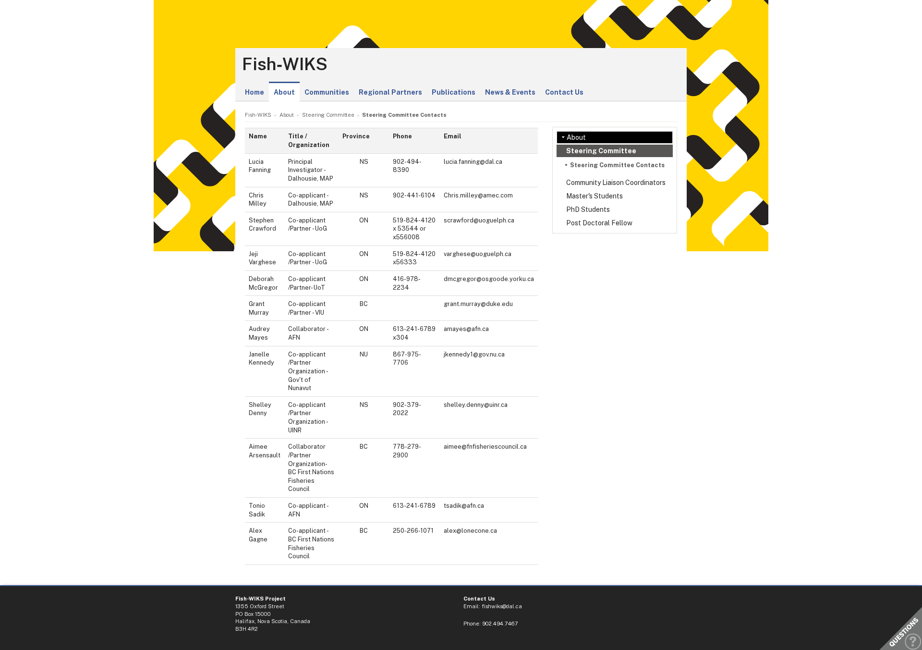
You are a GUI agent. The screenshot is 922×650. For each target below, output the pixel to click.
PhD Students (588, 209)
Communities (326, 92)
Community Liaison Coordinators (616, 182)
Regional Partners (390, 92)
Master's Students (594, 196)
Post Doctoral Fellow (599, 223)
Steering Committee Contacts (617, 165)
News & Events (510, 92)
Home (254, 92)
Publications (453, 92)
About (284, 92)
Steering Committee (601, 151)
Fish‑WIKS (285, 64)
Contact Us (564, 92)
